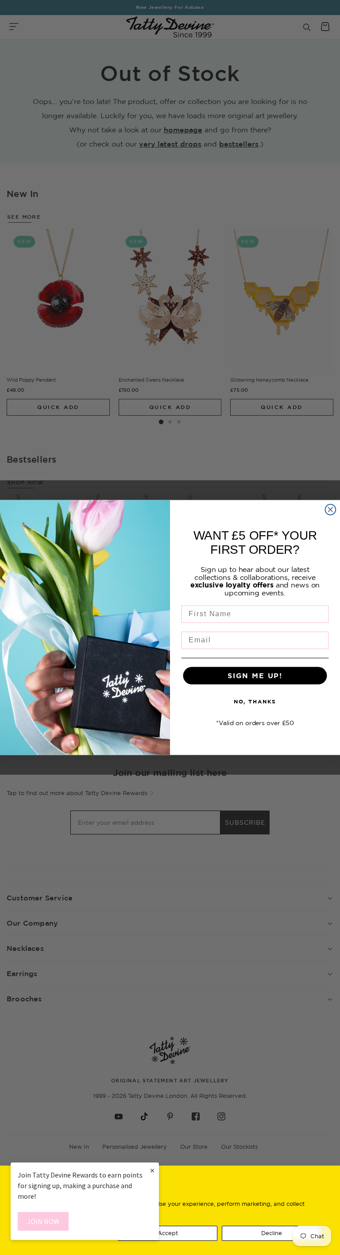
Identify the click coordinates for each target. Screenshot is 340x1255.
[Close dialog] (330, 509)
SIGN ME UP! (255, 676)
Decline (271, 1233)
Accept (168, 1233)
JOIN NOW (43, 1221)
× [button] (152, 1170)
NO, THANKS (255, 701)
